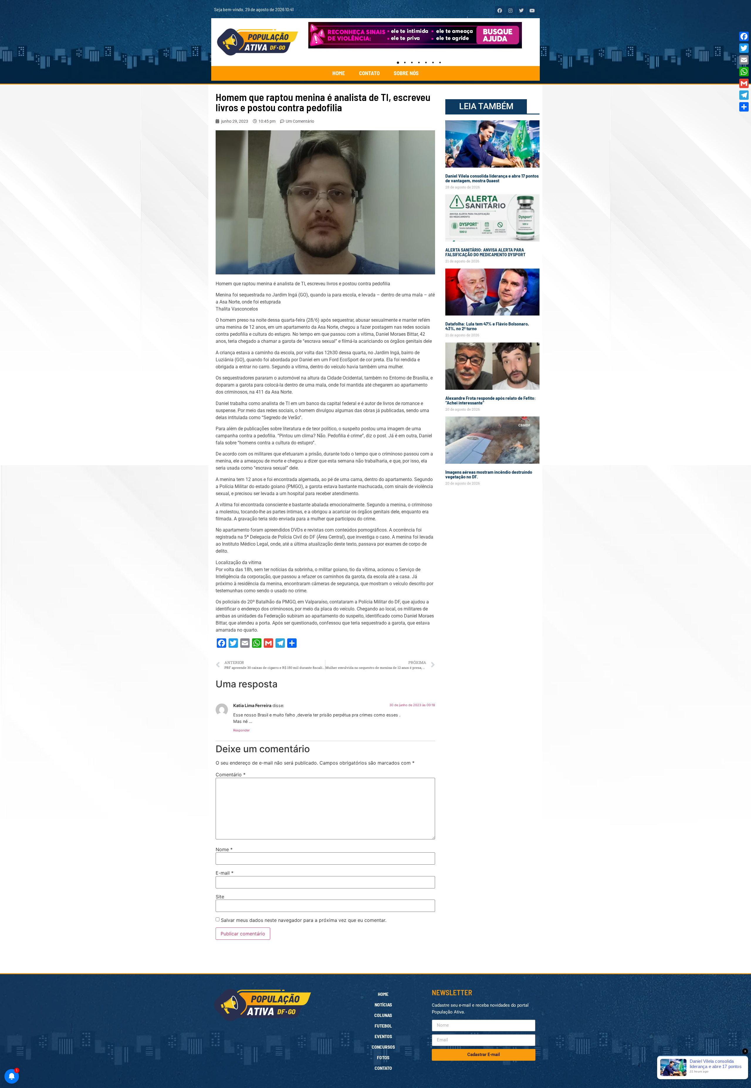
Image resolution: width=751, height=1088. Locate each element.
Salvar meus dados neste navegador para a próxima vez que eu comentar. (303, 920)
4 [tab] (419, 62)
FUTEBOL (383, 1025)
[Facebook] (744, 36)
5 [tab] (426, 62)
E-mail (225, 873)
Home (383, 994)
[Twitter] (744, 48)
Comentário (231, 774)
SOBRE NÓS (406, 73)
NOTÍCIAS (383, 1004)
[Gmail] (744, 83)
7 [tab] (440, 62)
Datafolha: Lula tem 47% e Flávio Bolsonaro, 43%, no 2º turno (487, 326)
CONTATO (369, 73)
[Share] (744, 107)
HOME (338, 73)
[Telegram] (744, 95)
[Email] (744, 60)
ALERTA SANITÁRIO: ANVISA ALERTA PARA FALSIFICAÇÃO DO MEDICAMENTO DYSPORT (485, 252)
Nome (224, 849)
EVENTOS (383, 1036)
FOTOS (383, 1057)
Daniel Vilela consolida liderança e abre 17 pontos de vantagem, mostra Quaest (492, 178)
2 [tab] (405, 62)
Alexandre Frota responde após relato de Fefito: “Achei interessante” (490, 400)
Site (220, 896)
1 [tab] (398, 62)
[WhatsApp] (744, 71)
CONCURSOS (383, 1047)
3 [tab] (412, 62)
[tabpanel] (419, 35)
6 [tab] (433, 62)
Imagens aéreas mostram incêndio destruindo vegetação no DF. (488, 474)
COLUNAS (383, 1015)
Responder (241, 730)
